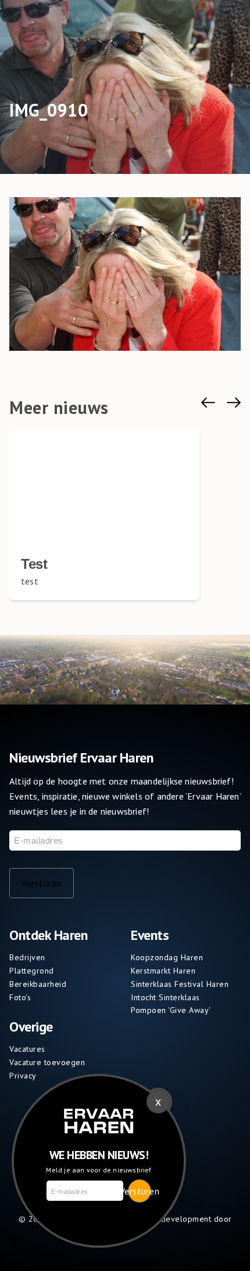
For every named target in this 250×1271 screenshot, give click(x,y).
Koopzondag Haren (167, 957)
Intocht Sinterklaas (165, 997)
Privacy (23, 1075)
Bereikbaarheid (37, 984)
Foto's (20, 997)
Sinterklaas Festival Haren (179, 984)
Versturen (42, 883)
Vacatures (27, 1049)
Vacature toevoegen (47, 1062)
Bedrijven (27, 957)
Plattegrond (31, 970)
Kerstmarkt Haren (163, 970)
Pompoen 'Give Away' (171, 1010)
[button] (208, 402)
